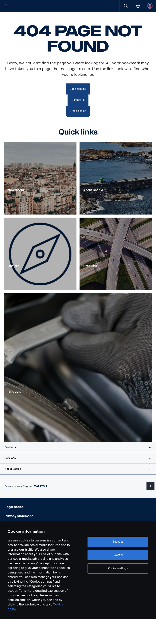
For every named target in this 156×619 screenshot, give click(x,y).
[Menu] (6, 6)
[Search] (126, 6)
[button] (78, 447)
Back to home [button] (78, 88)
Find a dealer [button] (77, 111)
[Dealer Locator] (138, 6)
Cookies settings (118, 568)
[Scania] (150, 6)
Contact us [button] (78, 100)
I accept (118, 541)
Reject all (118, 555)
